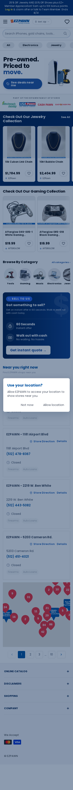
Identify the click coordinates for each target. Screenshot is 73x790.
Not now (27, 405)
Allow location (53, 405)
